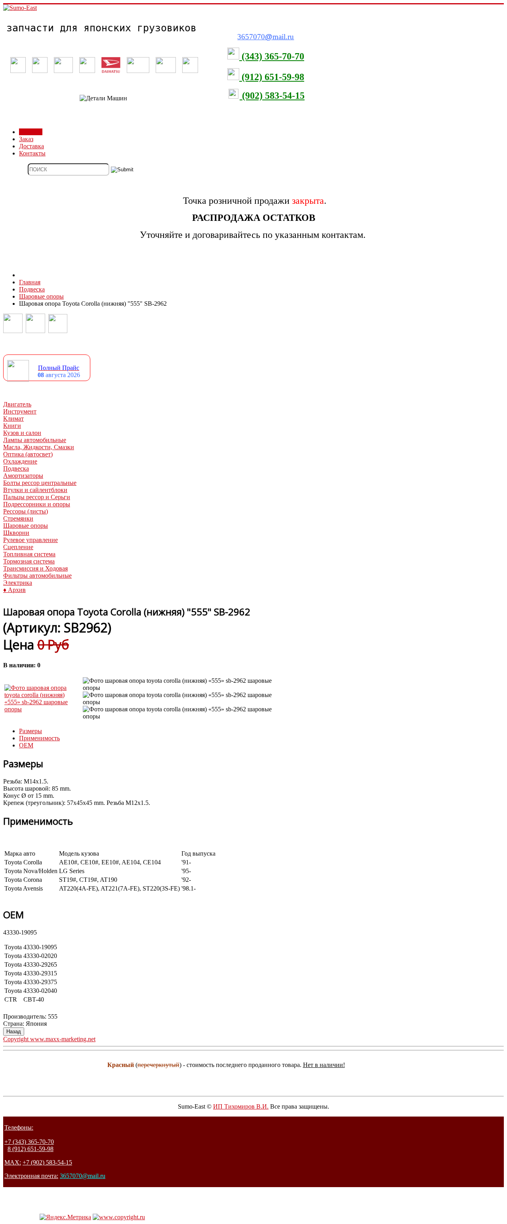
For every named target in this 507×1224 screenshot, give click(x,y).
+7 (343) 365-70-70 (29, 1141)
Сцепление (18, 547)
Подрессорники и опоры (36, 504)
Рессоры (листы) (25, 511)
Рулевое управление (30, 539)
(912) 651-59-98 (271, 77)
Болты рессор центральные (39, 482)
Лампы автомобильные (34, 440)
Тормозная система (29, 561)
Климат (13, 418)
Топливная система (29, 554)
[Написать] (35, 331)
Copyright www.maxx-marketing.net (49, 1039)
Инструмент (19, 411)
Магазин (30, 131)
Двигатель (17, 404)
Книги (12, 425)
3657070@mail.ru (82, 1175)
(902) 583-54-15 (272, 95)
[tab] (30, 731)
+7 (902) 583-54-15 (47, 1162)
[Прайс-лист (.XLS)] (18, 379)
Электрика (17, 582)
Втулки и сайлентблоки (35, 490)
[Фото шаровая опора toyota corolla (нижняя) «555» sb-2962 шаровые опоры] (42, 709)
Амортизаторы (23, 475)
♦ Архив (14, 589)
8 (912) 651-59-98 (30, 1148)
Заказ (26, 139)
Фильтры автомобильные (37, 575)
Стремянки (18, 518)
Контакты (32, 153)
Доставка (31, 146)
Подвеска (16, 468)
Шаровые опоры (25, 525)
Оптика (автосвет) (28, 454)
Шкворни (16, 532)
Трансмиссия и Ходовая (35, 568)
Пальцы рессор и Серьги (36, 497)
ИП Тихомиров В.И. (241, 1106)
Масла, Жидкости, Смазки (38, 447)
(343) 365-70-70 (271, 56)
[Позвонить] (13, 331)
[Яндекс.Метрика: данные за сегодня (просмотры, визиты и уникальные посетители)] (65, 1217)
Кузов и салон (22, 432)
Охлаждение (20, 461)
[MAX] (57, 331)
